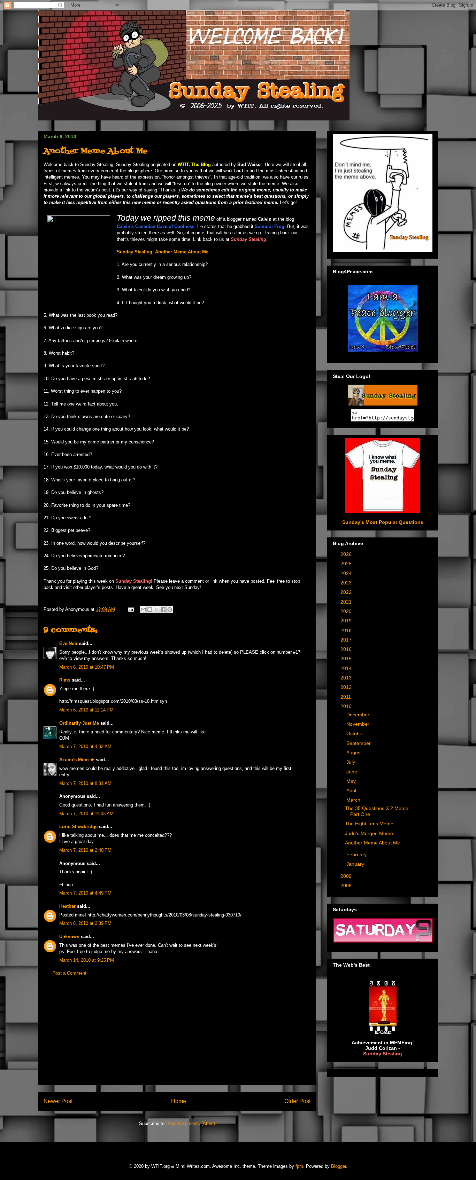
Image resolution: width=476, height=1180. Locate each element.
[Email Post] (130, 609)
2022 (346, 592)
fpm (299, 1166)
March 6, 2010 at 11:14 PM (86, 710)
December (358, 714)
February (357, 854)
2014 (346, 668)
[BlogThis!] (149, 609)
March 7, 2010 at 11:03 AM (86, 813)
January (356, 864)
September (359, 743)
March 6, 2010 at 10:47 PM (86, 667)
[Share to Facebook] (163, 609)
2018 (346, 630)
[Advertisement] (177, 1035)
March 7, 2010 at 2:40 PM (85, 850)
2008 (346, 885)
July (351, 762)
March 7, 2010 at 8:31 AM (85, 783)
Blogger (338, 1166)
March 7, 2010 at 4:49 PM (85, 893)
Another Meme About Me (372, 842)
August (354, 752)
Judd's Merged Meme (369, 833)
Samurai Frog (269, 226)
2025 (346, 563)
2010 (346, 706)
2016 (346, 649)
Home (178, 1101)
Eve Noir (68, 643)
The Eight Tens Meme (369, 823)
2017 (346, 640)
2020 (346, 611)
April (352, 790)
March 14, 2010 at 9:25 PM (86, 960)
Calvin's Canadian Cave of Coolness (155, 226)
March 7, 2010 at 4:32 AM (85, 746)
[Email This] (143, 609)
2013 (346, 678)
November (358, 724)
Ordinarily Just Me (79, 723)
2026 (346, 554)
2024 (346, 573)
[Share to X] (156, 609)
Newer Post (58, 1101)
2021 (346, 602)
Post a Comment (69, 973)
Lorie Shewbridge (78, 826)
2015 (346, 658)
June (352, 771)
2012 (346, 687)
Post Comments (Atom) (191, 1123)
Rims (64, 680)
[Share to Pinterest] (169, 609)
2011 (346, 697)
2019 (346, 620)
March (354, 800)
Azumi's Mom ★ (76, 759)
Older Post (297, 1101)
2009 (346, 876)
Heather (67, 906)
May (351, 781)
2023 (346, 582)
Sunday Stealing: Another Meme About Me (162, 251)
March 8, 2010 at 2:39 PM (85, 923)
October (356, 733)
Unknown (69, 936)
